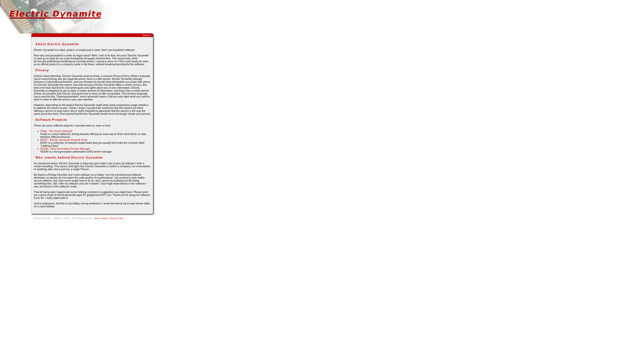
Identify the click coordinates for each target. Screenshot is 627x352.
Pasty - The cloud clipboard (56, 131)
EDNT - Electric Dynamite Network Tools (63, 140)
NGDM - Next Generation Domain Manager (65, 148)
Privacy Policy (117, 218)
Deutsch (147, 35)
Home (97, 218)
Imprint (105, 218)
